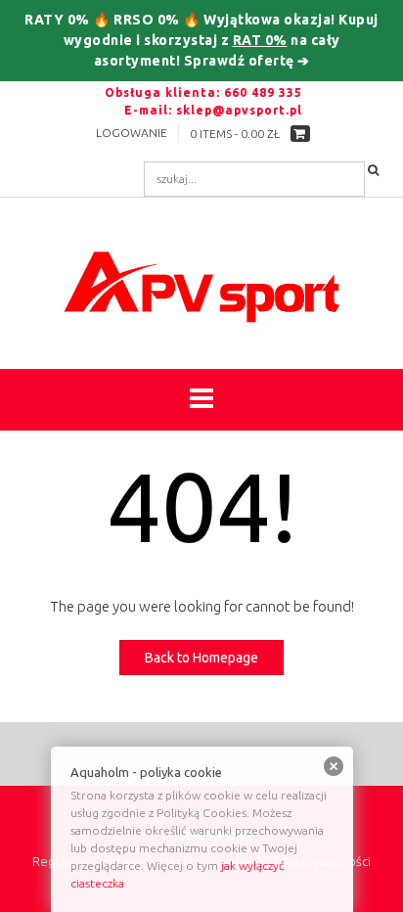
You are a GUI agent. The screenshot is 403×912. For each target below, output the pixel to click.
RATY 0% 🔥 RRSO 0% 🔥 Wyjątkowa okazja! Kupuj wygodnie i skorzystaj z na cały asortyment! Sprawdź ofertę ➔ (201, 40)
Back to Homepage (201, 657)
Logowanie (131, 132)
